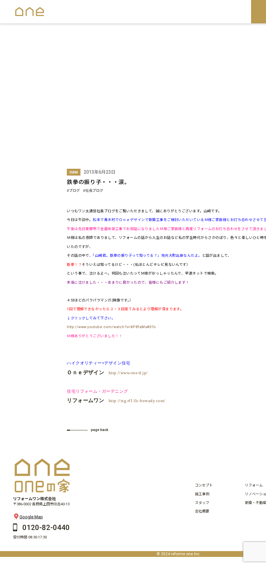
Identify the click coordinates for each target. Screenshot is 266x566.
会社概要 (202, 511)
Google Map (31, 516)
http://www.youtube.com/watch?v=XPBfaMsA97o (111, 327)
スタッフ (202, 503)
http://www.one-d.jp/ (128, 372)
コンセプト (204, 485)
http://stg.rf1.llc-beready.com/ (137, 400)
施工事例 (202, 494)
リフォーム (254, 485)
